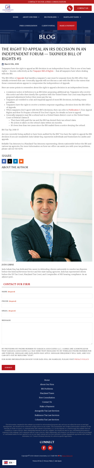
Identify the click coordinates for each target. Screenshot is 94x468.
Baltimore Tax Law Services (47, 415)
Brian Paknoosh (67, 456)
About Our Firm (30, 17)
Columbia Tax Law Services (47, 419)
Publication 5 (74, 110)
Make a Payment (67, 26)
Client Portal (48, 26)
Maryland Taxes (71, 17)
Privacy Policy (81, 359)
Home (15, 17)
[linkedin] (50, 447)
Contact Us (47, 402)
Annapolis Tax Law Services (47, 411)
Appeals (20, 78)
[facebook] (43, 447)
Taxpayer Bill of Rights (43, 71)
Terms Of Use (37, 461)
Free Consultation (28, 26)
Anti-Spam (58, 461)
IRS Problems (50, 17)
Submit (8, 368)
